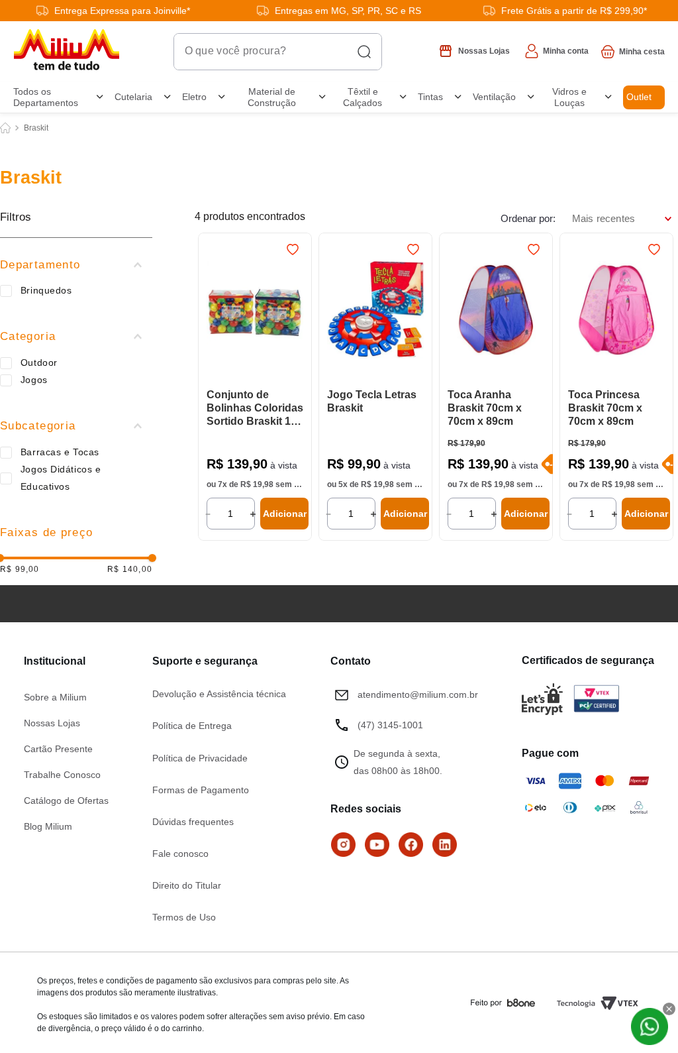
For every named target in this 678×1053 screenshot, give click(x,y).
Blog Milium (48, 826)
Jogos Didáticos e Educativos (61, 478)
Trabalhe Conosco (62, 774)
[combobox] (277, 51)
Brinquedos (46, 290)
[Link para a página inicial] (5, 128)
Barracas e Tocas (60, 452)
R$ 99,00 (20, 569)
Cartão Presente (58, 749)
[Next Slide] (295, 311)
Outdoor (39, 362)
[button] (76, 265)
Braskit (36, 128)
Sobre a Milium (55, 697)
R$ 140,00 (129, 569)
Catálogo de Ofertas (66, 800)
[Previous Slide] (214, 311)
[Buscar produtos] (364, 52)
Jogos (34, 379)
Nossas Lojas (52, 723)
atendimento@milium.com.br (418, 694)
